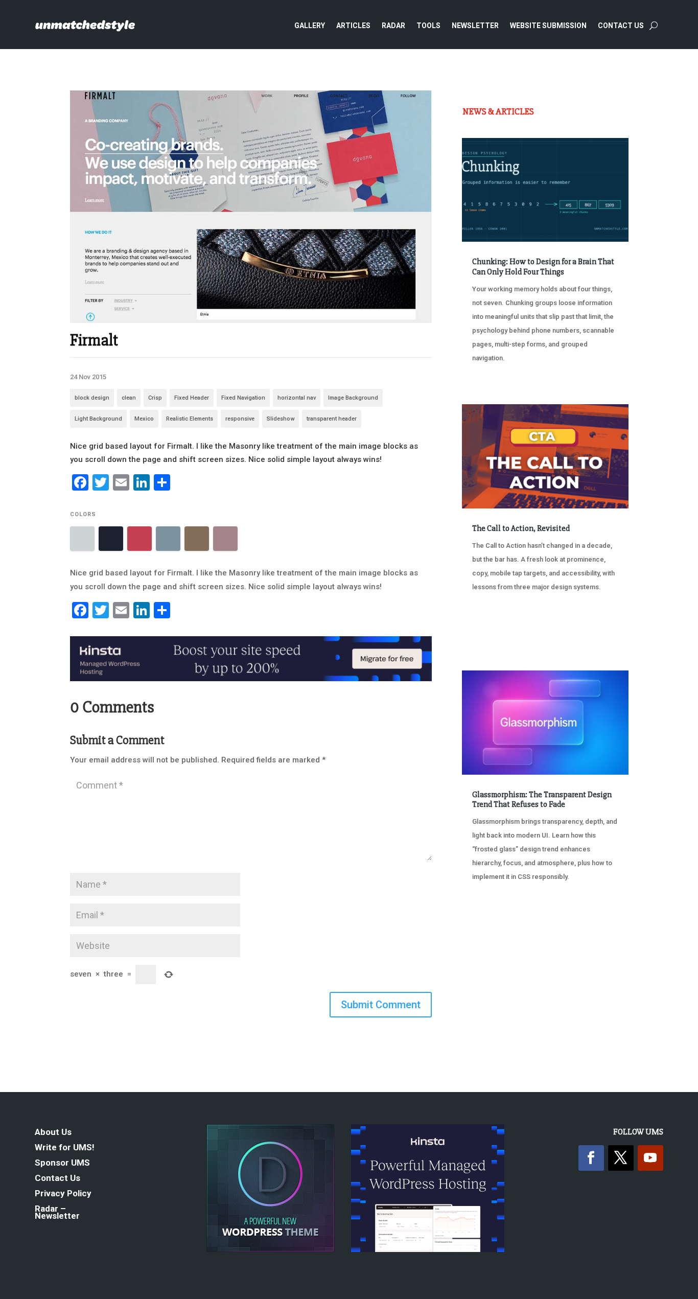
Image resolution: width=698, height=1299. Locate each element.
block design (92, 398)
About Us (53, 1132)
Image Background (353, 398)
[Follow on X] (621, 1158)
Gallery (309, 25)
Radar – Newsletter (57, 1213)
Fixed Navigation (243, 398)
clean (129, 398)
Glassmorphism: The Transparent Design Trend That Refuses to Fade (542, 799)
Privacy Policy (63, 1194)
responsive (239, 418)
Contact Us (621, 25)
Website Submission (548, 25)
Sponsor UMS (62, 1163)
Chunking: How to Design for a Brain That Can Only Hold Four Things (543, 266)
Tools (428, 25)
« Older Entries (495, 929)
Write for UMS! (65, 1148)
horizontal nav (296, 398)
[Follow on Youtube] (650, 1158)
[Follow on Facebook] (591, 1158)
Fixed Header (191, 398)
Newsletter (475, 25)
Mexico (144, 418)
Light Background (98, 418)
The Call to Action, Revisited (521, 528)
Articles (353, 25)
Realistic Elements (189, 418)
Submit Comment (381, 1005)
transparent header (332, 418)
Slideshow (280, 418)
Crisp (155, 398)
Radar (393, 25)
